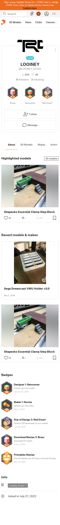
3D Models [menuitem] (15, 22)
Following (37, 79)
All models (51, 158)
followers (22, 79)
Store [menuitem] (28, 22)
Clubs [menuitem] (38, 22)
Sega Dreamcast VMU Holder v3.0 (27, 288)
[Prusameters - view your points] (38, 14)
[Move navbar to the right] (56, 22)
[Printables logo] (3, 22)
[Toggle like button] (6, 218)
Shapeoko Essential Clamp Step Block (29, 211)
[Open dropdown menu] (55, 48)
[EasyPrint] (32, 14)
